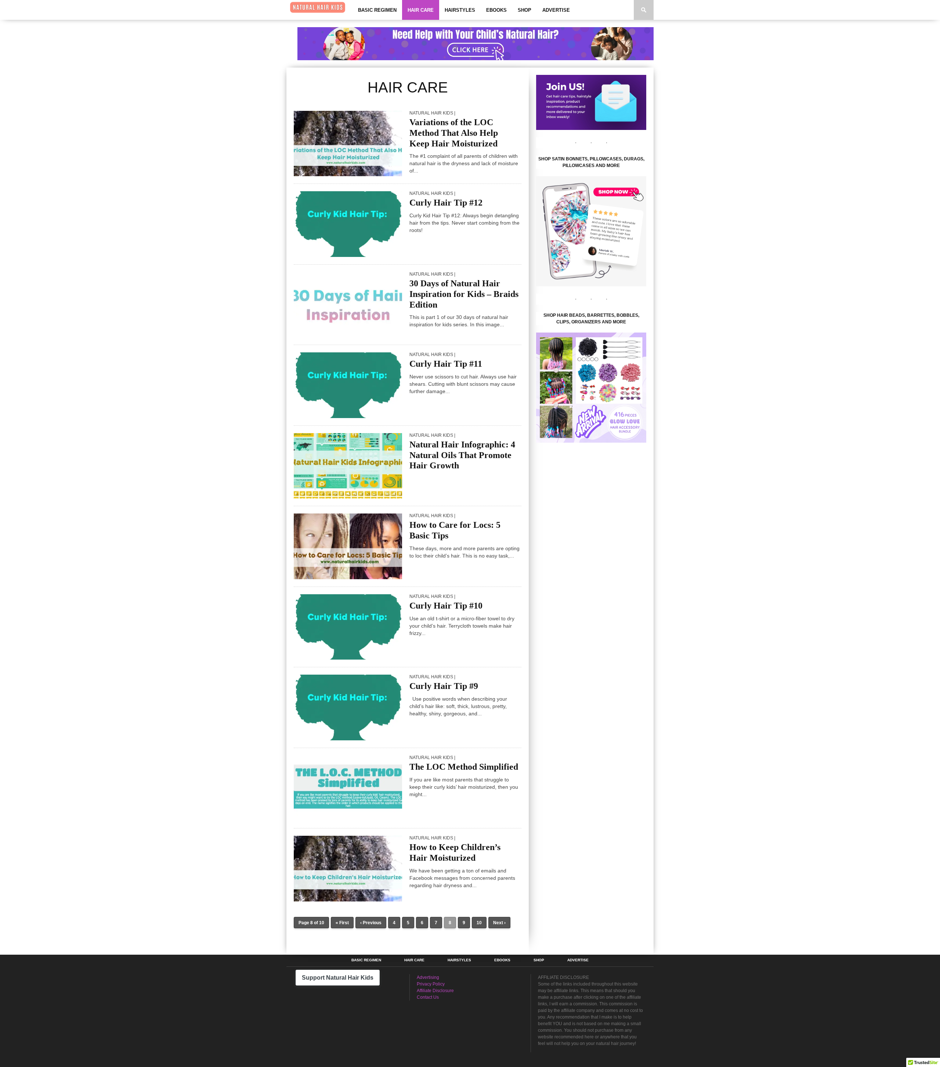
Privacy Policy (431, 984)
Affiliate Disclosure (435, 990)
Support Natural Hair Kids (337, 978)
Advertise (556, 10)
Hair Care (421, 10)
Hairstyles (460, 10)
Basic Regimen (377, 10)
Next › (499, 922)
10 (479, 922)
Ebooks (496, 10)
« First (342, 922)
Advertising (428, 977)
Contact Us (428, 997)
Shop (524, 10)
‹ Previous (371, 922)
